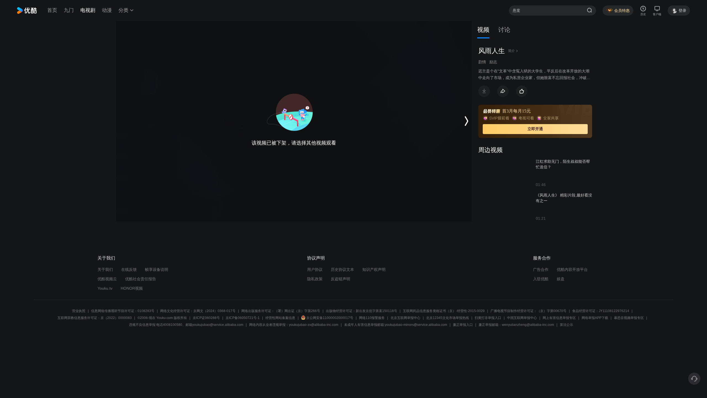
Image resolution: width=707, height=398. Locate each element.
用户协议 (315, 269)
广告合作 (540, 269)
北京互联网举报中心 (405, 318)
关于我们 (105, 269)
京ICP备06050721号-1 (243, 318)
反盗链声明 (340, 279)
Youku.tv (104, 288)
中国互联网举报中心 (522, 318)
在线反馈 (129, 269)
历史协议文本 (342, 269)
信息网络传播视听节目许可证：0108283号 (122, 311)
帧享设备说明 (156, 269)
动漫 (107, 10)
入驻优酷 (540, 279)
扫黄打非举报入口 (488, 318)
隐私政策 (315, 279)
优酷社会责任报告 (140, 279)
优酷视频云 (107, 279)
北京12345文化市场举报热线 (447, 318)
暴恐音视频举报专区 (629, 318)
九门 (69, 10)
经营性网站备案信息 (280, 318)
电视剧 (87, 10)
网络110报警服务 (372, 318)
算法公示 (566, 325)
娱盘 (560, 279)
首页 (52, 10)
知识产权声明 (374, 269)
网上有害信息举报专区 (559, 318)
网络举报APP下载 (595, 318)
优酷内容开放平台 (572, 269)
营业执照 (78, 311)
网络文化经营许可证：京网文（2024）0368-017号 (198, 311)
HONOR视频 (132, 288)
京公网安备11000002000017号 (329, 318)
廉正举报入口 (463, 325)
